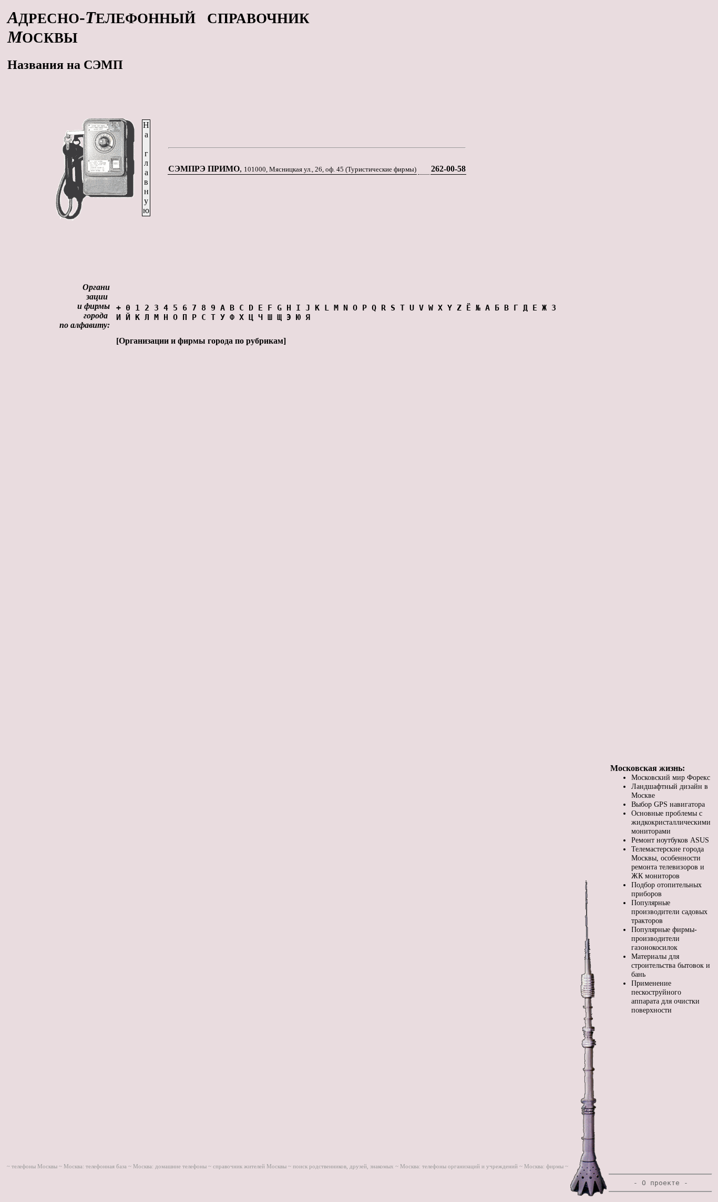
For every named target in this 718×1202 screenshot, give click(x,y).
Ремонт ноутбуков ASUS (670, 840)
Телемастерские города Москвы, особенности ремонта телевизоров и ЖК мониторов (667, 862)
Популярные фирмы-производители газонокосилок (664, 938)
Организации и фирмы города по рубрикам (201, 340)
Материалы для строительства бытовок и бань (670, 965)
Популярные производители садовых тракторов (669, 911)
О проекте (661, 1183)
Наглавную (146, 168)
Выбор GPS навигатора (668, 804)
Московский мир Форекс (670, 777)
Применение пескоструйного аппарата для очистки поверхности (665, 996)
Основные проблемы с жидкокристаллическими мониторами (671, 822)
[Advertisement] (661, 254)
